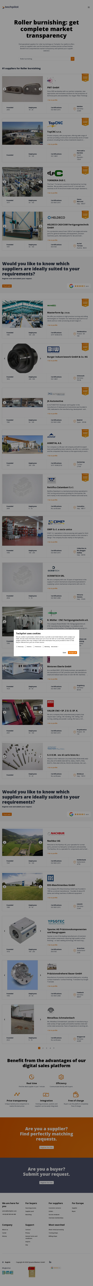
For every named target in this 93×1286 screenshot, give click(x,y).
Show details (54, 646)
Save (64, 653)
